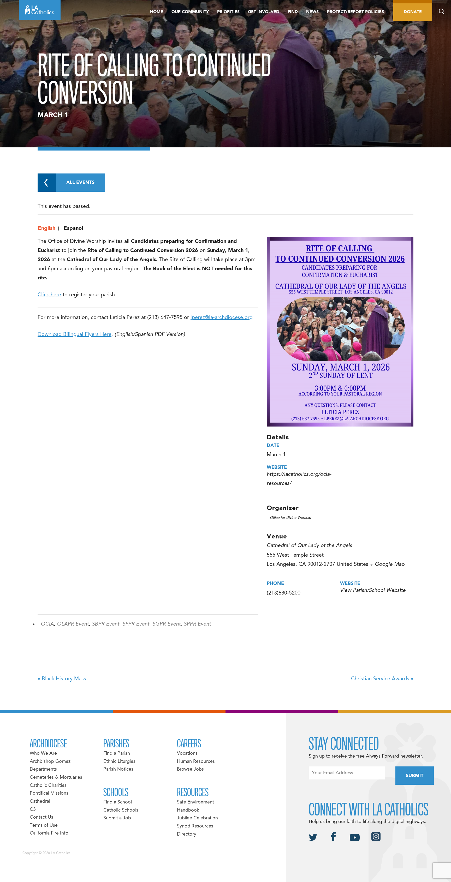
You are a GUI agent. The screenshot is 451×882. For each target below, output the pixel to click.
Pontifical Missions (49, 793)
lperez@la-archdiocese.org (222, 317)
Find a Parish (116, 753)
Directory (186, 834)
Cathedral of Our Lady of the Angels (309, 545)
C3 (33, 809)
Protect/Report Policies (355, 12)
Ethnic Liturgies (119, 761)
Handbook (188, 810)
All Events (80, 183)
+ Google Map (387, 564)
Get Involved (263, 12)
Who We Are (43, 753)
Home (156, 12)
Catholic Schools (120, 810)
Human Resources (196, 761)
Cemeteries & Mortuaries (56, 777)
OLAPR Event (73, 624)
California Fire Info (49, 833)
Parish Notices (118, 769)
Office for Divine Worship (290, 517)
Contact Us (41, 817)
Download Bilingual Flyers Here (74, 334)
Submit (414, 776)
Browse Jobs (190, 769)
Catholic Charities (48, 785)
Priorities (228, 12)
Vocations (187, 753)
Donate (413, 12)
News (312, 12)
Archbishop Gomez (50, 761)
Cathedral (40, 801)
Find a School (117, 802)
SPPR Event (197, 624)
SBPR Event (105, 624)
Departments (43, 769)
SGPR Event (166, 624)
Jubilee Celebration (197, 818)
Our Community (190, 12)
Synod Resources (195, 826)
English (46, 228)
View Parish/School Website (373, 590)
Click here (49, 295)
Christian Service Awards (382, 679)
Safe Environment (195, 802)
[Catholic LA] (40, 10)
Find (293, 12)
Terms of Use (44, 825)
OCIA (47, 624)
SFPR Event (135, 624)
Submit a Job (117, 818)
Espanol (73, 228)
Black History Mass (62, 679)
